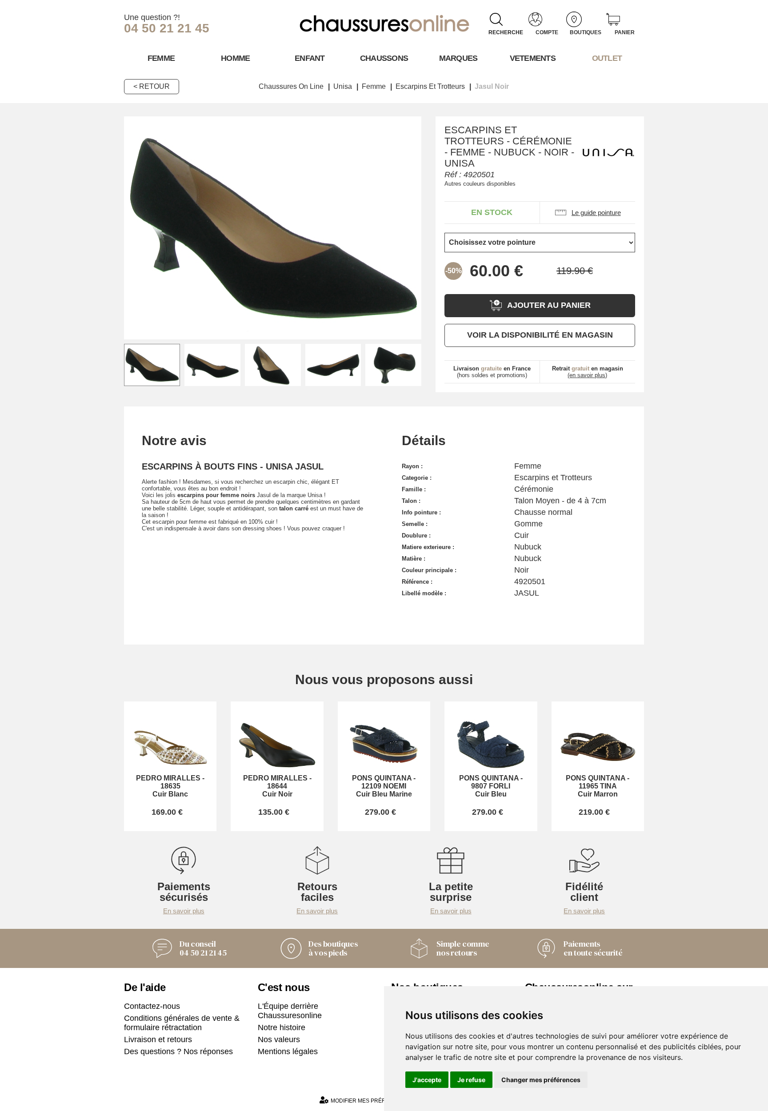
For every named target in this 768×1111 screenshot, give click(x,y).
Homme (235, 58)
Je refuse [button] (471, 1079)
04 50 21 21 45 (166, 28)
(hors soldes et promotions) (492, 371)
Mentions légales (288, 1051)
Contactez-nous (152, 1006)
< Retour (151, 86)
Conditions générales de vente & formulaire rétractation (182, 1023)
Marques (458, 58)
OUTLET (607, 58)
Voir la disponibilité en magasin (540, 335)
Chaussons (384, 58)
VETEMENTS (533, 58)
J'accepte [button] (426, 1079)
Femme (161, 58)
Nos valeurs (279, 1039)
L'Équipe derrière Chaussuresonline (290, 1011)
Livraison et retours (158, 1039)
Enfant (310, 58)
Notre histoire (281, 1027)
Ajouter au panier (549, 305)
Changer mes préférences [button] (540, 1079)
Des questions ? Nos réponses (178, 1051)
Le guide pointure (596, 212)
